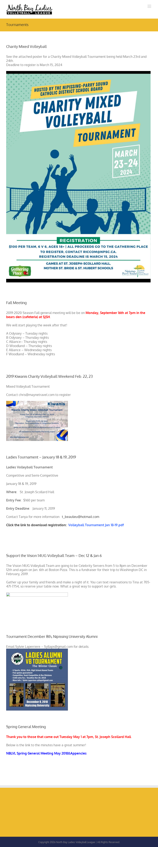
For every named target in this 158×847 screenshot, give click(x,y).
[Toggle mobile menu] (150, 6)
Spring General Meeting (26, 726)
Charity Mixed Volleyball (26, 46)
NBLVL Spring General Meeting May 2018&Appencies (46, 753)
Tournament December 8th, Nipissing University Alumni (52, 636)
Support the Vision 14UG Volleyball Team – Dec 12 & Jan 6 (54, 555)
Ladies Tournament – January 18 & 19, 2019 (41, 457)
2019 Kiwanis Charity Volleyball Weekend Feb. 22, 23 (49, 376)
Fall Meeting (16, 302)
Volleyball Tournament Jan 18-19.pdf (96, 525)
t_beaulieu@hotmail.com (80, 517)
